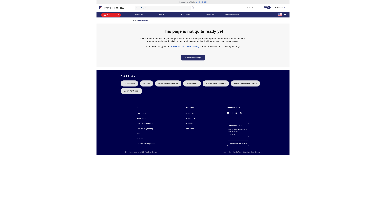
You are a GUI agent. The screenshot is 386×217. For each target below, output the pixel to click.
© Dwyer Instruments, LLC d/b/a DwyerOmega (140, 152)
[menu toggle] (105, 14)
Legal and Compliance (255, 152)
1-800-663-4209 (201, 2)
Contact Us (250, 8)
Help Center (142, 119)
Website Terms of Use (240, 152)
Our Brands (185, 14)
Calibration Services (145, 124)
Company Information (232, 14)
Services (162, 14)
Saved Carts (129, 83)
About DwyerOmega (193, 57)
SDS (139, 134)
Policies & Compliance (146, 144)
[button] (282, 14)
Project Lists (192, 83)
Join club (231, 135)
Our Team (190, 129)
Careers (189, 124)
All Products (112, 15)
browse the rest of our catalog (185, 46)
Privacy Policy (227, 152)
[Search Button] (193, 8)
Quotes (146, 83)
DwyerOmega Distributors (245, 83)
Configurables (209, 14)
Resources (139, 14)
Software (140, 139)
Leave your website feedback (238, 143)
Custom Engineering (145, 129)
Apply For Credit (131, 91)
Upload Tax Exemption (216, 83)
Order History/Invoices (168, 83)
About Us (190, 114)
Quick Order (142, 114)
